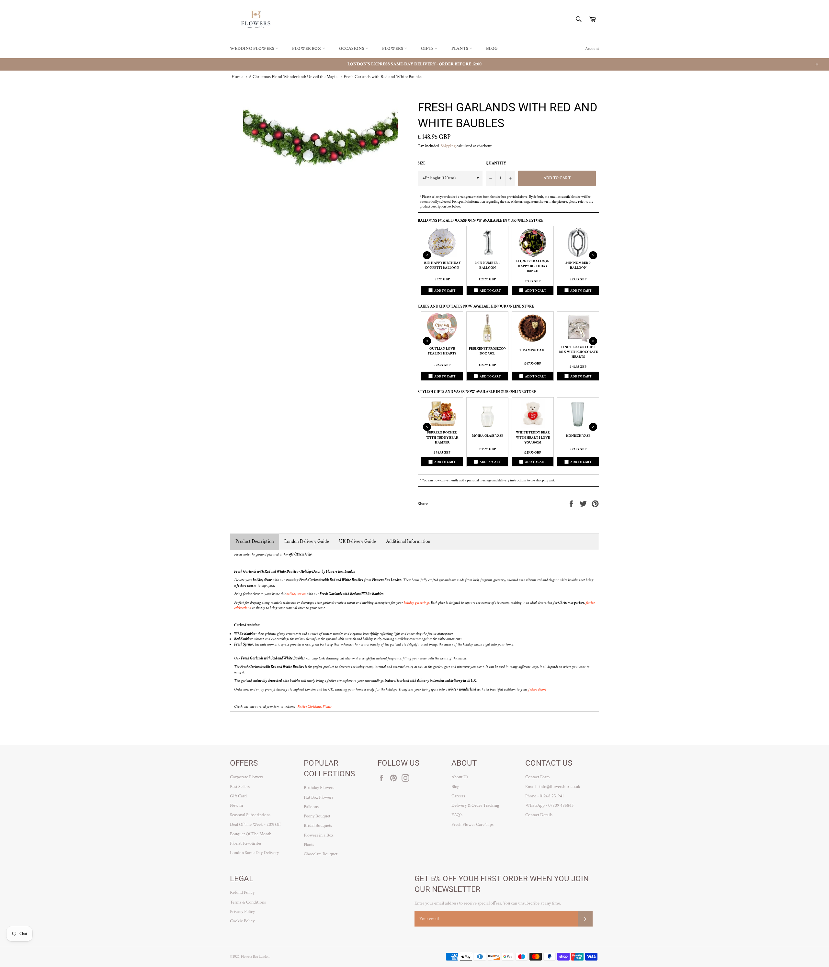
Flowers (393, 48)
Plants (460, 48)
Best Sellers (240, 787)
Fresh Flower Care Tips (472, 824)
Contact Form (537, 777)
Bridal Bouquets (318, 825)
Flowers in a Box (318, 835)
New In (236, 805)
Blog (492, 48)
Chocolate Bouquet (320, 854)
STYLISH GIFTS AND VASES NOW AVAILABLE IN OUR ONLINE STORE (477, 391)
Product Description (254, 541)
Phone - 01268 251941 (544, 796)
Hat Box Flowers (318, 797)
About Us (459, 777)
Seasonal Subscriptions (250, 815)
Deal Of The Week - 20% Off (255, 824)
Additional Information (408, 541)
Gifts (428, 48)
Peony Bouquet (317, 816)
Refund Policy (242, 892)
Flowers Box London (255, 956)
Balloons (311, 807)
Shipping (448, 146)
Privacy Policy (242, 912)
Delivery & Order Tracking (475, 805)
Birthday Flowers (319, 788)
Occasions (352, 48)
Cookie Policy (242, 921)
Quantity (496, 163)
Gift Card (238, 796)
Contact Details (538, 815)
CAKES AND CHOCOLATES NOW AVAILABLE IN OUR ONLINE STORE (476, 306)
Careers (458, 796)
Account (592, 48)
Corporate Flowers (246, 777)
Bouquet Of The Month (250, 834)
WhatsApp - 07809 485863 (549, 805)
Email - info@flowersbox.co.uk (552, 787)
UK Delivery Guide (357, 541)
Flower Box (307, 48)
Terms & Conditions (248, 902)
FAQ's (456, 815)
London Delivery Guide (306, 541)
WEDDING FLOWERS (252, 48)
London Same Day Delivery (254, 853)
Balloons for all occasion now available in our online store (480, 220)
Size (422, 163)
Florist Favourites (246, 843)
